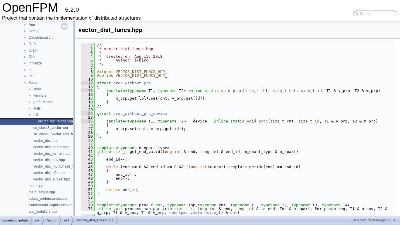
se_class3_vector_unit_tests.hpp (59, 134)
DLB (32, 44)
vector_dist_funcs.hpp (55, 121)
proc (237, 90)
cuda (37, 89)
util (31, 76)
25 (87, 121)
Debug (34, 31)
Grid (32, 57)
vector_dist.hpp (45, 141)
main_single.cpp (42, 192)
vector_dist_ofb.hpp (49, 173)
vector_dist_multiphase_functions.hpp (63, 166)
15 (87, 90)
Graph (34, 50)
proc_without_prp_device (140, 113)
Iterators (39, 95)
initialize (35, 63)
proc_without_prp (132, 83)
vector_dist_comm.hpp (51, 147)
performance (43, 102)
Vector (34, 83)
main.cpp (36, 186)
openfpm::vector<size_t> (196, 212)
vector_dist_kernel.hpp (51, 153)
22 (87, 113)
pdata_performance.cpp (48, 199)
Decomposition (41, 37)
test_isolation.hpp (43, 211)
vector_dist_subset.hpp (51, 179)
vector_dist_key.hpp (49, 160)
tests (37, 108)
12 (87, 83)
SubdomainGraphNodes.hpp (52, 205)
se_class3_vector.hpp (50, 128)
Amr (32, 25)
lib (31, 70)
